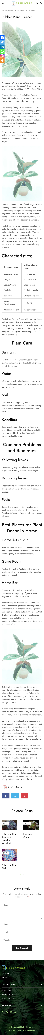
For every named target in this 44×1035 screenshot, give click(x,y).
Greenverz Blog (12, 10)
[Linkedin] (2, 47)
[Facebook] (2, 37)
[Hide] (1, 65)
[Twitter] (2, 42)
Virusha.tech (31, 1030)
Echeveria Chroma (28, 835)
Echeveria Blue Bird (9, 866)
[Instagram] (2, 56)
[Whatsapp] (2, 51)
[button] (20, 874)
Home (4, 10)
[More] (2, 60)
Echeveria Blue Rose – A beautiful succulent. (9, 838)
